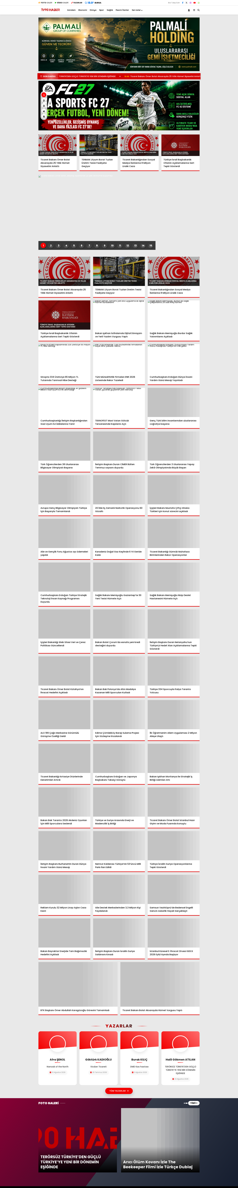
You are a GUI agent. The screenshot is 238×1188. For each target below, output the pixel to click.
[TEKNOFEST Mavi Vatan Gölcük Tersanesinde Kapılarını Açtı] (119, 402)
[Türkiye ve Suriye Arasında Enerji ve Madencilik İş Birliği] (119, 802)
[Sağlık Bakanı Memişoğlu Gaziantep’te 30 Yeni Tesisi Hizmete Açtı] (119, 577)
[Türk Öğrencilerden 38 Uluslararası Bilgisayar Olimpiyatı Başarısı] (64, 446)
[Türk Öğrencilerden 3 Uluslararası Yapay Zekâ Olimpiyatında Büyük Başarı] (174, 446)
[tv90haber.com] (50, 12)
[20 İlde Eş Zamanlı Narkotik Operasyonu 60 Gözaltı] (119, 489)
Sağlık (110, 10)
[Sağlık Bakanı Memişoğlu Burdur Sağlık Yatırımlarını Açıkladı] (174, 315)
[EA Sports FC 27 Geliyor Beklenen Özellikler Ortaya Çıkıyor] (119, 105)
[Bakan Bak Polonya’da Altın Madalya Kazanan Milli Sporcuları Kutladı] (119, 671)
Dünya (93, 10)
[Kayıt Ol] (189, 10)
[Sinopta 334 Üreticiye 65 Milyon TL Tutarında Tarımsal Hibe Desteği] (64, 358)
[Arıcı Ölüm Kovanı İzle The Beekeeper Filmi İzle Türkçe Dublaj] (160, 1109)
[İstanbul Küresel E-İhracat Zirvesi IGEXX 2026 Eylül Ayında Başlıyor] (174, 933)
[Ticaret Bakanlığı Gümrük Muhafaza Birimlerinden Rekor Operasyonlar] (174, 533)
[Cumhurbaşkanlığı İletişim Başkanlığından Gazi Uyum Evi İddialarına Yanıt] (64, 402)
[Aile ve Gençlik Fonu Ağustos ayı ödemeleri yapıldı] (64, 533)
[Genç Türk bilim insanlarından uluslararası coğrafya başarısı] (174, 402)
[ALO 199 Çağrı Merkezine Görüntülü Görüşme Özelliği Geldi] (64, 714)
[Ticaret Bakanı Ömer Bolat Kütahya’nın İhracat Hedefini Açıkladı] (64, 671)
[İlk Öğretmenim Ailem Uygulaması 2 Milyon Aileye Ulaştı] (174, 714)
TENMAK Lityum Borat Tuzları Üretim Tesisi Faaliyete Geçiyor (199, 76)
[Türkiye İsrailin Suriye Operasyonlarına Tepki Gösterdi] (174, 845)
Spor (101, 10)
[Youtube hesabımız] (195, 2)
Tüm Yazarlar (117, 1090)
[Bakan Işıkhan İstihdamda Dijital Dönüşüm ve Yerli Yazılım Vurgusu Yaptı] (119, 315)
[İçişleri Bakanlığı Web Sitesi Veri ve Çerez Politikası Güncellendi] (64, 624)
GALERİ (46, 3)
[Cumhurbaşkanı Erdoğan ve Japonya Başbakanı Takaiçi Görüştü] (119, 758)
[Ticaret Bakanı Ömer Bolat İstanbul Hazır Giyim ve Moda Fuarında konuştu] (174, 802)
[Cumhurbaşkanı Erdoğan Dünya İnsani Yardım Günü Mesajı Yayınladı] (174, 358)
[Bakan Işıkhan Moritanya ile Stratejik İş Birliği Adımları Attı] (174, 758)
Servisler (136, 10)
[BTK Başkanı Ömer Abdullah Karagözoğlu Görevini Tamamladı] (78, 984)
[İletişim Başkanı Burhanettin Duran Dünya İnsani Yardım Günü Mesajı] (64, 845)
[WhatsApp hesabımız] (199, 2)
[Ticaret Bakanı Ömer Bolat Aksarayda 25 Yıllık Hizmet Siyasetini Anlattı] (57, 145)
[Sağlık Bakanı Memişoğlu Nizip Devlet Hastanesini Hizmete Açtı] (174, 577)
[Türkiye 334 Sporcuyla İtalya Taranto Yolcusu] (174, 671)
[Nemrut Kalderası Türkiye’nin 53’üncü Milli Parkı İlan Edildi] (119, 845)
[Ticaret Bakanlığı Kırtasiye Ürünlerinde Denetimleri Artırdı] (64, 758)
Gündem (71, 10)
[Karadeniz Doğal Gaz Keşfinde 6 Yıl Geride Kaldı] (119, 533)
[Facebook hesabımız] (182, 2)
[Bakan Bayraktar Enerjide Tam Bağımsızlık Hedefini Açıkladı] (64, 933)
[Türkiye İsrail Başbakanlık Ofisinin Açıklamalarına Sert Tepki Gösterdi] (180, 145)
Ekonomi (82, 10)
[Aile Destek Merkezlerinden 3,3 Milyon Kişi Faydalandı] (119, 889)
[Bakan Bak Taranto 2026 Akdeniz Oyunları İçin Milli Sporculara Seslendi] (64, 802)
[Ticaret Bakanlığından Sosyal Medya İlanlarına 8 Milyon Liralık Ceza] (139, 145)
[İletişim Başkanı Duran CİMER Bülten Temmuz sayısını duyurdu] (119, 446)
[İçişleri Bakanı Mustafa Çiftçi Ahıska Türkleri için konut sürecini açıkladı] (174, 489)
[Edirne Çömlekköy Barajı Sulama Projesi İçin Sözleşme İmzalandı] (119, 714)
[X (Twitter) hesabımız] (186, 2)
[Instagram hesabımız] (190, 2)
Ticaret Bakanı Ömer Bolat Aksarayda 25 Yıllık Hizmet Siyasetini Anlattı (118, 76)
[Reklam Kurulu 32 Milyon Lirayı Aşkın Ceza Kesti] (64, 889)
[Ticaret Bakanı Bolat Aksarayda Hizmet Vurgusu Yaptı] (160, 984)
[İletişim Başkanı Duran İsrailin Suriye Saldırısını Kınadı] (119, 933)
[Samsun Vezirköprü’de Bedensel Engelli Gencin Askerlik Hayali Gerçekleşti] (174, 889)
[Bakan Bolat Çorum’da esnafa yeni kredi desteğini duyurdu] (119, 624)
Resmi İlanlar (122, 10)
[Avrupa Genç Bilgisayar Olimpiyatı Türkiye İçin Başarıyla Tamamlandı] (64, 489)
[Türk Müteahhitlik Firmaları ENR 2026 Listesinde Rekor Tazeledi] (119, 358)
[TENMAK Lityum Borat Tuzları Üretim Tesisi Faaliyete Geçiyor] (98, 145)
